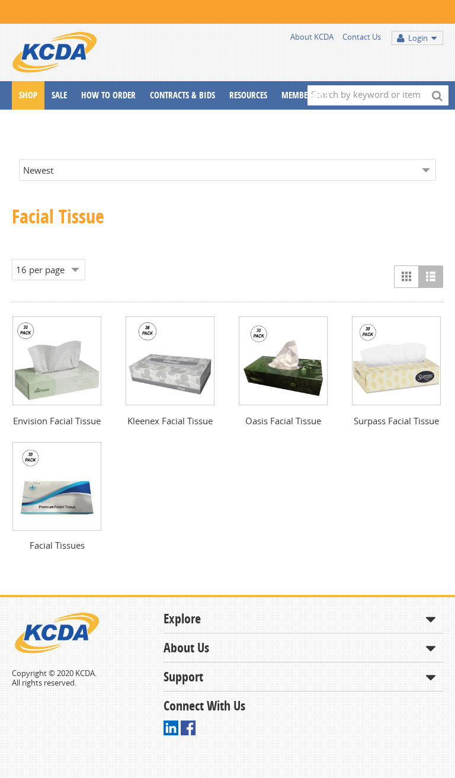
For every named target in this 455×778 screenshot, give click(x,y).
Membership (304, 95)
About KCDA (312, 36)
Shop (28, 95)
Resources (248, 95)
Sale (59, 95)
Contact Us (361, 36)
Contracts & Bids (182, 95)
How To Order (108, 95)
